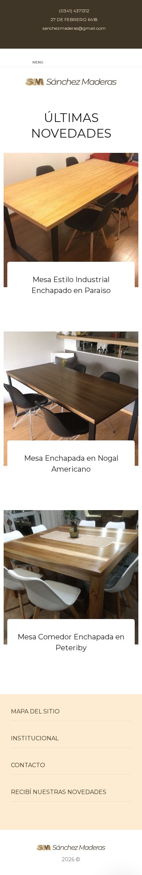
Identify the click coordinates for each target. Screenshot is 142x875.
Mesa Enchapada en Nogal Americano (71, 463)
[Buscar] (104, 58)
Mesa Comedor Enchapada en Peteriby (71, 642)
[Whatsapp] (63, 39)
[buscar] (119, 58)
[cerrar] (134, 59)
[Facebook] (78, 39)
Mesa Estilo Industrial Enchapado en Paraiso (71, 285)
